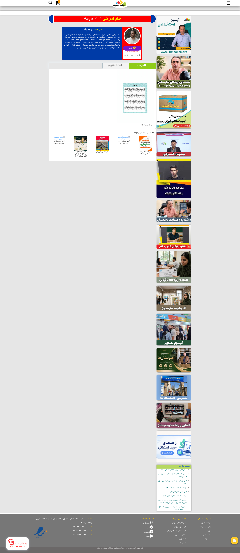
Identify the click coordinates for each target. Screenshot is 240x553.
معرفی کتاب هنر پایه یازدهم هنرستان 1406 (174, 470)
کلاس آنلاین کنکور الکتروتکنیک (178, 492)
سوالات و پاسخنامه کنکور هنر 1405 (176, 488)
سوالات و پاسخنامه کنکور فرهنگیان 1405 (175, 496)
